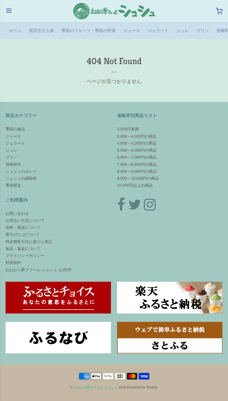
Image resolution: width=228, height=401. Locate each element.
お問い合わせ (17, 213)
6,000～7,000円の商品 (137, 157)
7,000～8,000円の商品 (137, 164)
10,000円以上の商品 (135, 185)
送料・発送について (23, 227)
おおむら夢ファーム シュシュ (95, 387)
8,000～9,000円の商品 (137, 171)
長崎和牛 (13, 164)
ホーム (15, 30)
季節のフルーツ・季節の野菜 (88, 30)
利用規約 (13, 262)
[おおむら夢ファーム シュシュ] (114, 11)
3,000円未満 (128, 129)
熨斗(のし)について (22, 234)
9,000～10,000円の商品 (138, 178)
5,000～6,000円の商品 (137, 150)
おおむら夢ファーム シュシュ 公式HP (38, 270)
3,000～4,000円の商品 (137, 136)
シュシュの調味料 (21, 178)
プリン (202, 30)
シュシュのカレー (21, 171)
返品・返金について (23, 248)
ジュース (131, 30)
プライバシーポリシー (25, 255)
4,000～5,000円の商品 (137, 143)
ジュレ (182, 30)
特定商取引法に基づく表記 (29, 241)
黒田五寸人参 (41, 30)
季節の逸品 (15, 129)
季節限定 (13, 185)
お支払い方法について (25, 220)
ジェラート (158, 30)
